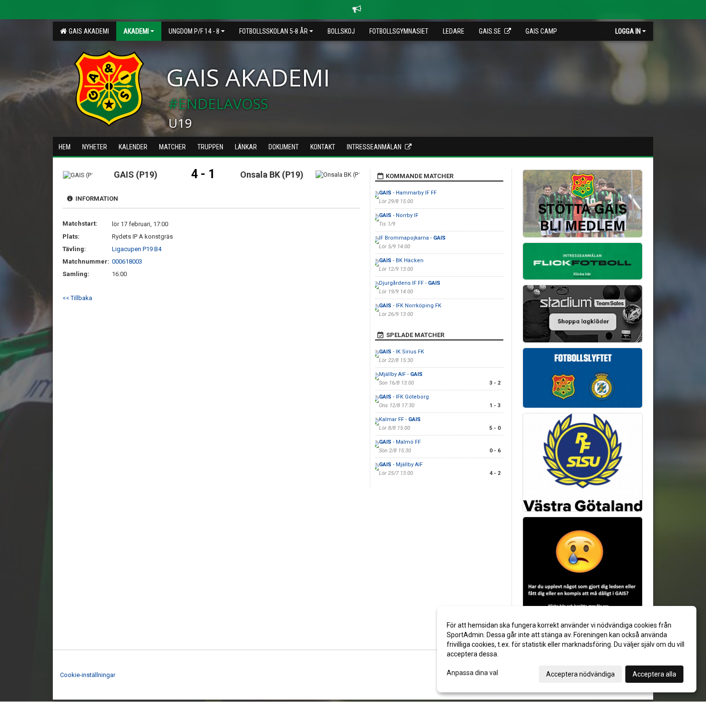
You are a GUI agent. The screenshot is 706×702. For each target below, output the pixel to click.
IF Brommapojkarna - (412, 238)
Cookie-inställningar (87, 674)
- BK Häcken (401, 260)
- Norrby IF (398, 215)
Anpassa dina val (472, 673)
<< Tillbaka (77, 298)
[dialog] (566, 649)
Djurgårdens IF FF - (409, 283)
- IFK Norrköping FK (410, 306)
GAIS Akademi (87, 31)
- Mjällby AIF (401, 464)
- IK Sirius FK (401, 352)
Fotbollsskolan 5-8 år (273, 31)
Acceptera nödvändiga (580, 674)
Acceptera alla (654, 674)
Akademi (136, 31)
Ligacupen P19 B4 (136, 249)
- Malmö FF (400, 442)
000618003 (127, 261)
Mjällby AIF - (401, 374)
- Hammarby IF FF (408, 193)
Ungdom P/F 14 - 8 (194, 31)
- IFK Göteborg (404, 397)
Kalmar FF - (400, 419)
